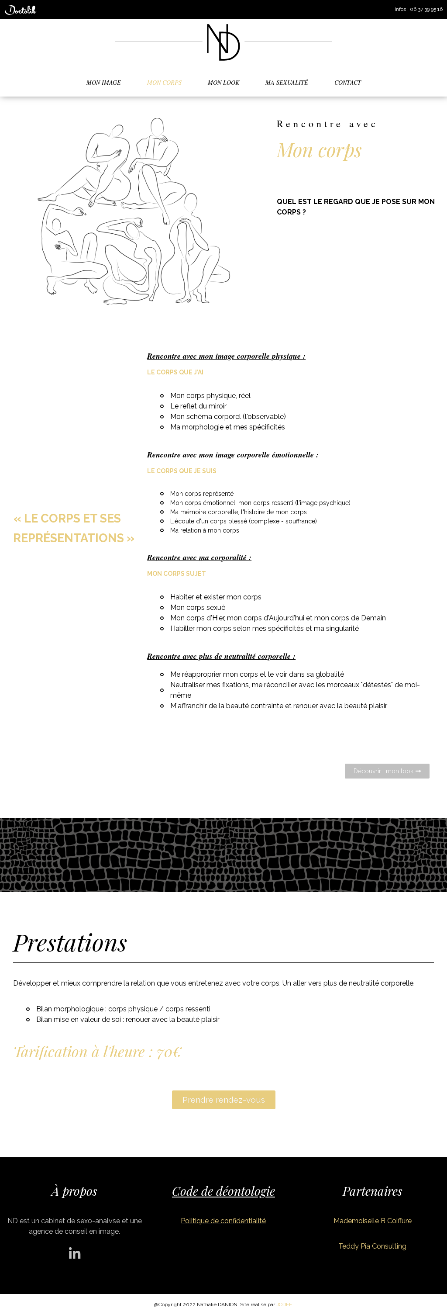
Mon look (223, 82)
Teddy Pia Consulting (372, 1246)
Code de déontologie (223, 1191)
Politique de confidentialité (223, 1221)
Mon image (103, 82)
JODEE (284, 1304)
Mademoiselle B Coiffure (373, 1221)
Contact (347, 82)
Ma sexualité (286, 82)
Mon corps (164, 82)
